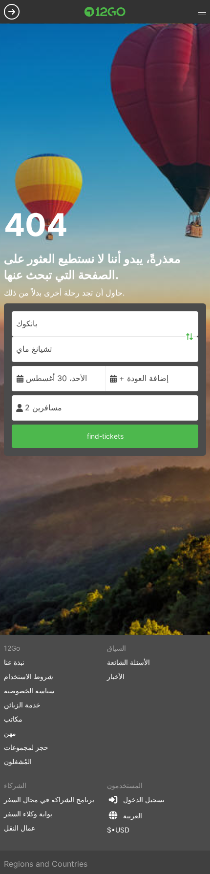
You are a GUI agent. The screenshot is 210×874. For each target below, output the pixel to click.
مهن (10, 733)
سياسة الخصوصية (29, 690)
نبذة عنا (14, 662)
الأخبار (116, 676)
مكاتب (13, 719)
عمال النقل (19, 828)
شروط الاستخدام (28, 676)
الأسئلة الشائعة (128, 662)
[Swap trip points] (189, 336)
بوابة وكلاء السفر (28, 814)
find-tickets (105, 436)
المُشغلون (18, 761)
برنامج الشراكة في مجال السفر (49, 799)
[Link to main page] (105, 12)
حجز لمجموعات (26, 747)
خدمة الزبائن (22, 705)
